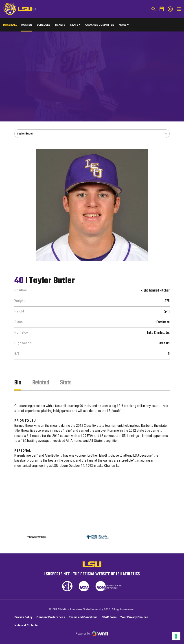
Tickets (60, 24)
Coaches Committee (99, 24)
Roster (26, 24)
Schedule (43, 24)
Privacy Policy (23, 617)
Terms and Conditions (83, 617)
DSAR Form (108, 617)
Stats (74, 24)
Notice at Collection (27, 625)
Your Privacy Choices (134, 617)
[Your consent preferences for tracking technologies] (176, 636)
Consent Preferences (50, 617)
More (122, 24)
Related (40, 383)
